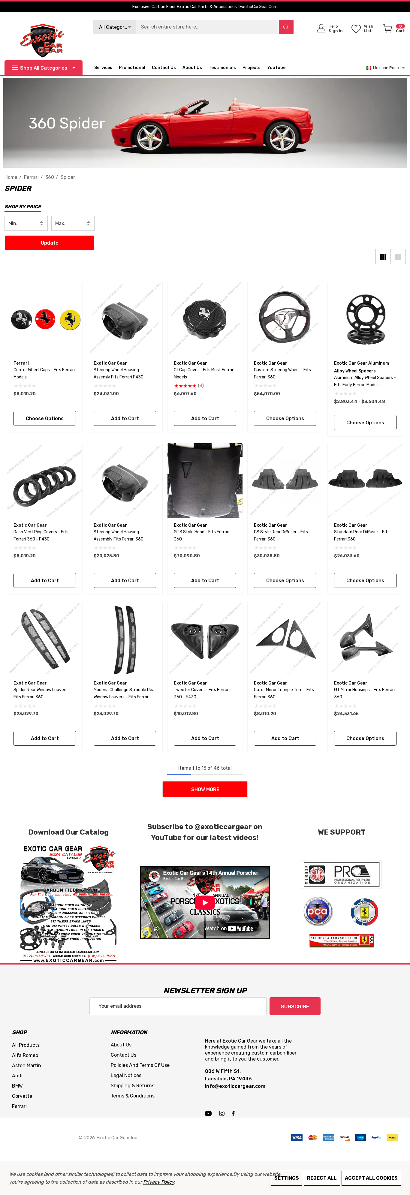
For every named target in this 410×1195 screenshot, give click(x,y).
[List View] (397, 256)
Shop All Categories (43, 68)
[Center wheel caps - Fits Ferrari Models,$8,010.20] (44, 318)
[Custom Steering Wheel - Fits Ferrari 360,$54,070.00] (285, 318)
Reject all (322, 1178)
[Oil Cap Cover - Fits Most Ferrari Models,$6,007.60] (205, 318)
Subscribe (295, 1007)
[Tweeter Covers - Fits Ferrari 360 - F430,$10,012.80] (205, 638)
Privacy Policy (158, 1182)
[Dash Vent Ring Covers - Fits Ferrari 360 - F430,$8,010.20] (44, 480)
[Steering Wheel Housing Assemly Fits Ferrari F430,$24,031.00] (124, 318)
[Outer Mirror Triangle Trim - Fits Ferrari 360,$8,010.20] (285, 638)
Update (50, 243)
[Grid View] (382, 256)
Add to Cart (125, 418)
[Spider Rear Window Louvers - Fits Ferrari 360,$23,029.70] (44, 638)
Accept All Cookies (371, 1178)
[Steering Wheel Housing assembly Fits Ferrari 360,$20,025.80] (124, 480)
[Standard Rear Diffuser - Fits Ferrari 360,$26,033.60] (365, 480)
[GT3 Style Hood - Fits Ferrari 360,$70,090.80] (205, 480)
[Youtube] (209, 1113)
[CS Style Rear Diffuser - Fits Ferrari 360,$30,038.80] (285, 480)
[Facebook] (233, 1113)
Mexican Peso (385, 67)
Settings (286, 1178)
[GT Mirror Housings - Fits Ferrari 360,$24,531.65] (365, 638)
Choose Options (45, 418)
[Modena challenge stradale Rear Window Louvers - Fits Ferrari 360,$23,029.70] (124, 638)
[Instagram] (222, 1113)
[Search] (286, 27)
